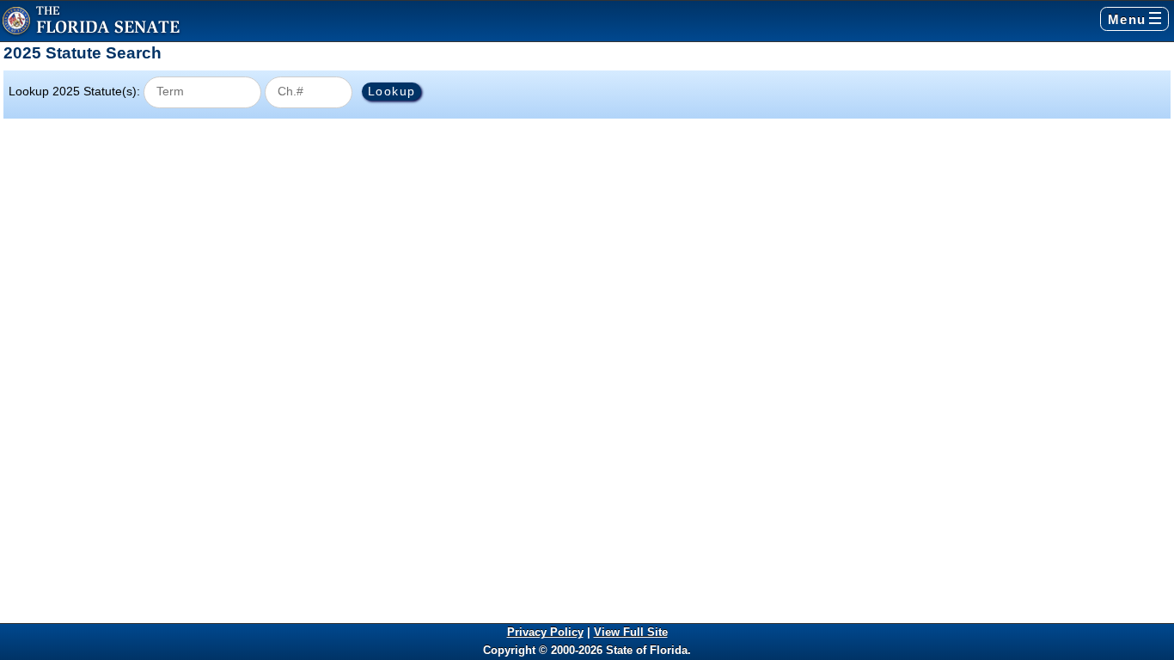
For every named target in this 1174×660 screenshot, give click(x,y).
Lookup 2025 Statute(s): (74, 91)
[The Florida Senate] (91, 21)
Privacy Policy (545, 632)
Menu (1127, 19)
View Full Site (631, 632)
